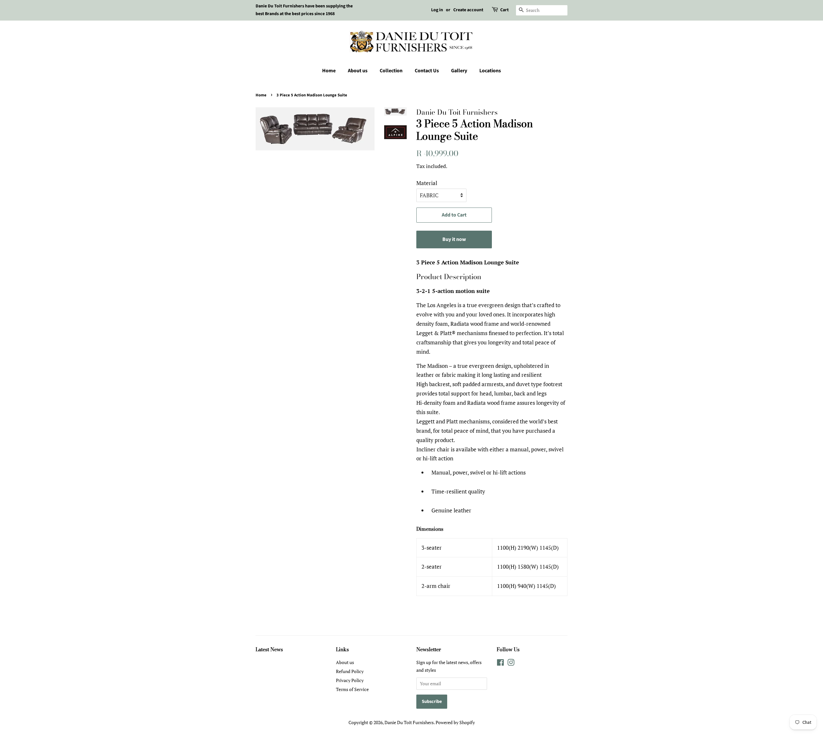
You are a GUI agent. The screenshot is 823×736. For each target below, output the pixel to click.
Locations (490, 70)
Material (426, 183)
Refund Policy (350, 671)
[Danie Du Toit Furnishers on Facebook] (500, 664)
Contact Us (427, 70)
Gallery (459, 70)
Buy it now (454, 239)
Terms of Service (352, 689)
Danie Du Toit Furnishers (409, 722)
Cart (504, 10)
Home (329, 70)
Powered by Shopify (455, 722)
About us (357, 70)
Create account (468, 10)
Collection (391, 70)
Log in (437, 10)
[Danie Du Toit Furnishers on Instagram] (510, 664)
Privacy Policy (350, 680)
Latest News (269, 649)
